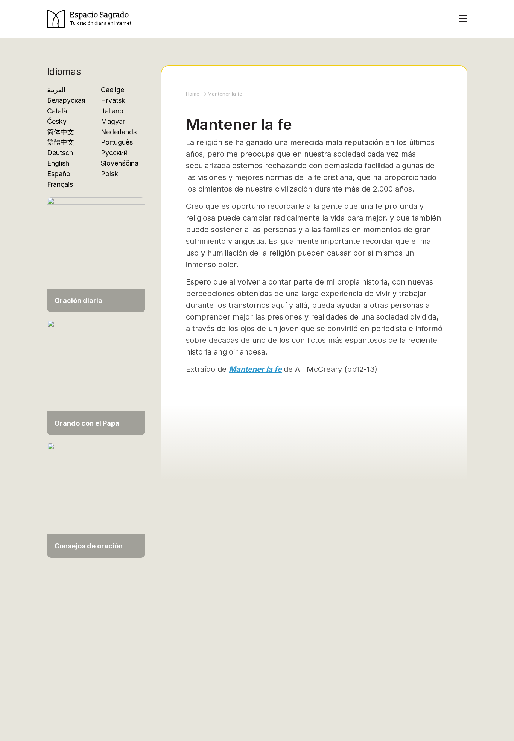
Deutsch (60, 153)
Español (59, 174)
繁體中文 (60, 142)
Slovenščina (119, 163)
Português (117, 142)
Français (60, 184)
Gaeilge (112, 90)
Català (57, 111)
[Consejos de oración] (96, 496)
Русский (114, 153)
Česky (57, 121)
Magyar (113, 121)
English (58, 163)
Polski (110, 174)
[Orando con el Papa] (96, 373)
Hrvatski (114, 100)
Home (192, 94)
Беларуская (66, 100)
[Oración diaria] (96, 251)
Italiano (112, 111)
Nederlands (119, 132)
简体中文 (60, 132)
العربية (56, 90)
